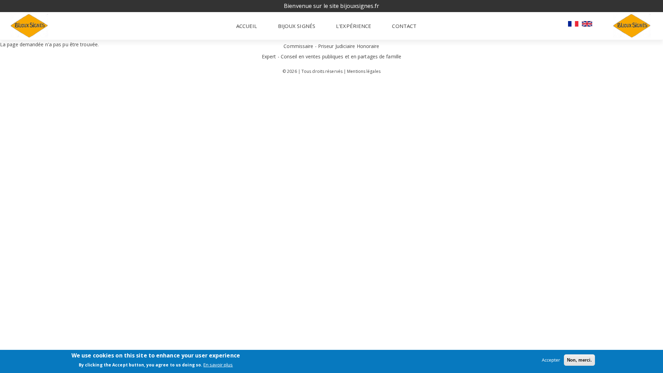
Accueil (246, 25)
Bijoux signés (296, 25)
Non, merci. (579, 360)
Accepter (551, 360)
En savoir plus (218, 365)
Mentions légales (364, 71)
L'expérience (353, 25)
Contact (404, 25)
